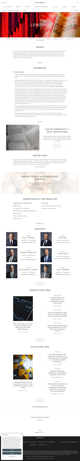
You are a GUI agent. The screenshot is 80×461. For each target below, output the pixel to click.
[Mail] (39, 432)
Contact (41, 444)
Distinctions (23, 38)
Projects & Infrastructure (48, 208)
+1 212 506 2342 (66, 272)
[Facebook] (41, 432)
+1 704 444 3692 (31, 240)
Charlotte (24, 240)
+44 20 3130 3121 (65, 240)
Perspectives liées (58, 38)
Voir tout (40, 283)
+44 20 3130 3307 (65, 256)
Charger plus (40, 223)
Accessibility (33, 444)
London (58, 240)
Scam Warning (51, 442)
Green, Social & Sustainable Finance (51, 205)
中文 (77, 10)
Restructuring (17, 213)
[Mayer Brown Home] (40, 2)
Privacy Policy (42, 442)
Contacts (48, 38)
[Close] (21, 435)
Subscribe (40, 189)
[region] (12, 446)
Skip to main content (5, 0)
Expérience (15, 38)
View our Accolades (40, 166)
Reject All (12, 453)
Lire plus (40, 62)
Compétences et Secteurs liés (36, 38)
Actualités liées (69, 38)
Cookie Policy (16, 447)
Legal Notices (32, 442)
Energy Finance (17, 205)
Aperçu (8, 38)
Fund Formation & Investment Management (24, 210)
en (74, 10)
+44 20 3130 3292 (31, 255)
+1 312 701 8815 (31, 272)
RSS (46, 444)
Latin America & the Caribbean (21, 208)
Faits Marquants (40, 40)
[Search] (78, 2)
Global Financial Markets (20, 215)
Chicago (24, 272)
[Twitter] (43, 432)
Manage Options (12, 456)
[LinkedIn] (36, 432)
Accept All (12, 450)
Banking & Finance (18, 218)
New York (28, 257)
